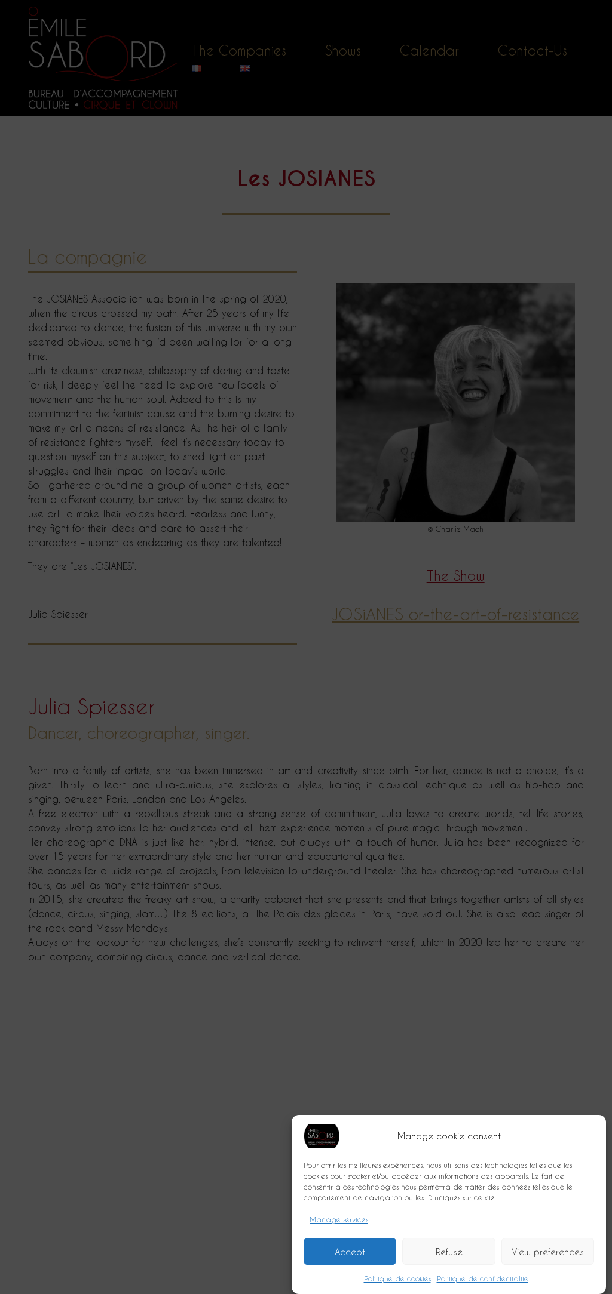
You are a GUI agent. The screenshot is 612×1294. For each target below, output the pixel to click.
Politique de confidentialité (482, 1278)
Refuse (449, 1251)
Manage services (339, 1219)
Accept (350, 1251)
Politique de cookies (397, 1278)
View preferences (548, 1251)
